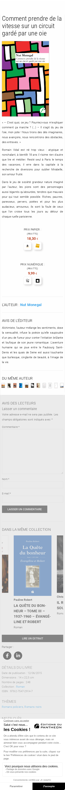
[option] (32, 581)
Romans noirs (33, 706)
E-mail (6, 493)
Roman (20, 686)
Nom (5, 479)
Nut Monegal (31, 304)
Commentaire (11, 427)
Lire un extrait (32, 638)
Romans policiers (12, 706)
